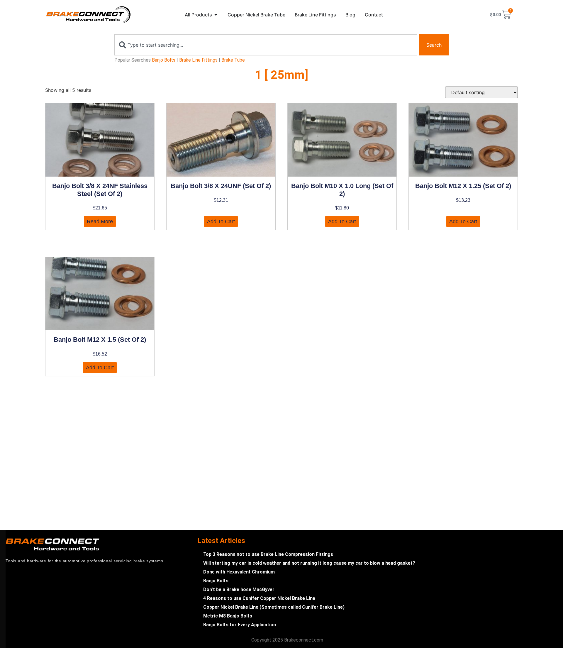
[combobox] (265, 44)
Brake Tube (233, 60)
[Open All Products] (215, 14)
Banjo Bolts (163, 60)
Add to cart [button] (221, 221)
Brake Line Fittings (198, 60)
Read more (100, 221)
